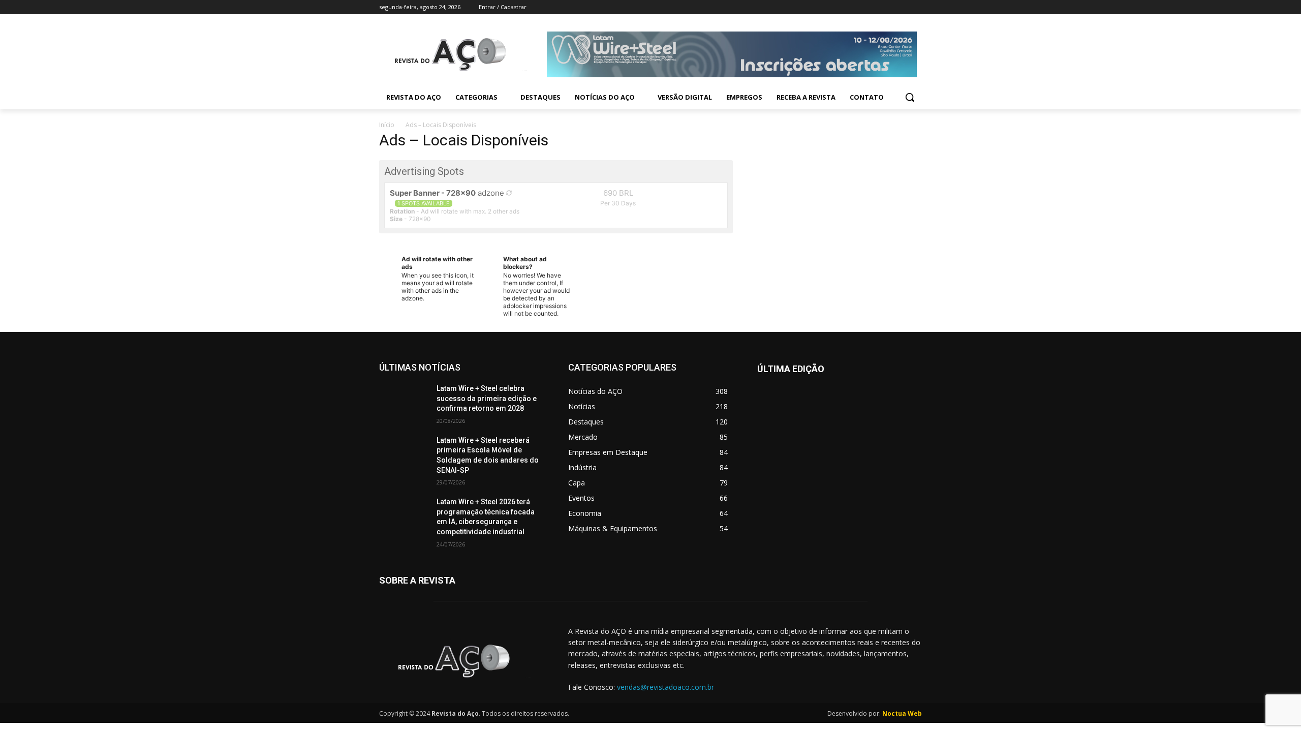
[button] (909, 97)
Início (386, 124)
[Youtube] (916, 7)
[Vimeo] (902, 7)
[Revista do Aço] (461, 661)
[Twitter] (888, 7)
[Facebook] (859, 7)
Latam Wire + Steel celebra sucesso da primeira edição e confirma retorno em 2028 (487, 398)
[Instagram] (874, 7)
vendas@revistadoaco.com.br (665, 687)
